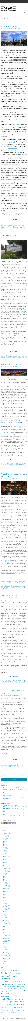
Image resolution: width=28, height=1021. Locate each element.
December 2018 (6, 885)
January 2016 (5, 934)
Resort (9, 765)
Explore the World (10, 222)
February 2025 (6, 847)
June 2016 (5, 926)
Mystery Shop (9, 585)
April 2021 (5, 852)
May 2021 (5, 850)
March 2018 (5, 899)
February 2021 (6, 853)
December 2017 (6, 903)
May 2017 (5, 914)
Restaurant (5, 356)
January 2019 (5, 883)
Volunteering (5, 588)
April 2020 (5, 862)
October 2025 (6, 835)
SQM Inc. (4, 467)
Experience (4, 222)
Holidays (4, 585)
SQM (2, 467)
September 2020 (6, 856)
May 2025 (5, 842)
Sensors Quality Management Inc (7, 357)
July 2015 (5, 943)
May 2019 (5, 877)
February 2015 (6, 950)
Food (4, 988)
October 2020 (6, 855)
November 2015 (6, 937)
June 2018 (5, 894)
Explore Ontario (8, 355)
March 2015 (5, 949)
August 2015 (5, 941)
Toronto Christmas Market (6, 509)
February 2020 (6, 864)
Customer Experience (5, 582)
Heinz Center (5, 422)
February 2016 (6, 932)
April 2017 (5, 915)
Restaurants (3, 225)
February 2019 (6, 882)
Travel (7, 227)
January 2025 (5, 848)
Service (8, 226)
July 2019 (5, 874)
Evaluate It (9, 764)
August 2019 (5, 873)
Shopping (6, 1004)
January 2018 (5, 902)
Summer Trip (3, 227)
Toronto (4, 1010)
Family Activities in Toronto (10, 986)
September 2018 (6, 890)
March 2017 (5, 917)
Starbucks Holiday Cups (6, 519)
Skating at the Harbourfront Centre (8, 529)
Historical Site (3, 464)
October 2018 (6, 888)
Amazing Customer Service (9, 970)
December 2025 (6, 832)
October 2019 (6, 870)
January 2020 (5, 865)
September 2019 (6, 871)
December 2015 (6, 935)
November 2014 (6, 955)
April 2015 (5, 947)
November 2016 (6, 923)
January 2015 (5, 952)
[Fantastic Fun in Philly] (14, 38)
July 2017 (5, 911)
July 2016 (5, 925)
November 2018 (6, 887)
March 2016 (5, 931)
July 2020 (5, 859)
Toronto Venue (8, 1012)
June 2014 (5, 960)
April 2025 (5, 844)
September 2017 (6, 908)
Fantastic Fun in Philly (9, 26)
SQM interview (7, 1007)
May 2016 (5, 928)
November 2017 (6, 905)
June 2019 (5, 876)
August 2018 (5, 891)
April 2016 (5, 929)
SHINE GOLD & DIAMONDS (8, 806)
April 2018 (5, 897)
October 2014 (6, 957)
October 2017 (6, 906)
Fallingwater (3, 423)
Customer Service (4, 764)
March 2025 (5, 845)
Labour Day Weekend (7, 224)
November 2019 (6, 868)
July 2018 (5, 893)
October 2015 (6, 938)
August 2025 (5, 838)
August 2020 (5, 858)
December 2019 (6, 867)
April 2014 (5, 963)
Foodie (2, 224)
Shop (2, 683)
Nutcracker (3, 586)
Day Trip (3, 355)
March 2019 (5, 880)
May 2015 (5, 946)
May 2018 (5, 896)
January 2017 (5, 920)
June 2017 (5, 912)
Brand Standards (5, 581)
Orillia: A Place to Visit (9, 235)
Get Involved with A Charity (6, 560)
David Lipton (12, 28)
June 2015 (5, 944)
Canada (9, 581)
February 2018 (6, 900)
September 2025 (6, 836)
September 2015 (6, 940)
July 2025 (5, 839)
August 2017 (5, 909)
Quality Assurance (8, 586)
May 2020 (5, 861)
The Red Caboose (4, 751)
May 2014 (5, 961)
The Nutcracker (4, 550)
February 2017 (6, 918)
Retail (6, 225)
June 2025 (5, 841)
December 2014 (6, 953)
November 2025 (6, 833)
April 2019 (5, 879)
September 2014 (6, 958)
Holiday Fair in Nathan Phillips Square (9, 541)
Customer (5, 976)
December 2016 (6, 922)
